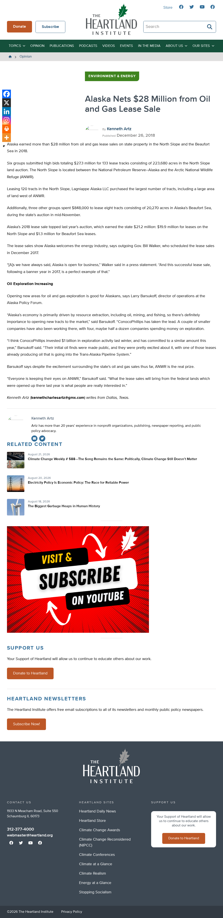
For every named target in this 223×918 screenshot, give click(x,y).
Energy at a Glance (95, 883)
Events (126, 46)
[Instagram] (6, 120)
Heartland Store (92, 821)
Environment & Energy (111, 76)
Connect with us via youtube (202, 6)
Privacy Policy (71, 912)
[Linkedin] (6, 111)
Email (34, 438)
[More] (6, 137)
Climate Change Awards (99, 830)
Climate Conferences (97, 855)
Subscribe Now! (26, 724)
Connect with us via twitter (191, 6)
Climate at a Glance (95, 864)
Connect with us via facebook (181, 6)
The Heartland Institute (111, 19)
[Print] (6, 129)
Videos (108, 46)
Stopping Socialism (95, 892)
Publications (62, 46)
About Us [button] (174, 46)
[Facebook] (6, 94)
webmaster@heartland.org (30, 835)
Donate (19, 27)
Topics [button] (15, 46)
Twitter (42, 438)
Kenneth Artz (119, 129)
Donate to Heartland (30, 673)
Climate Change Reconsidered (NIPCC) (105, 842)
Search (210, 26)
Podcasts (88, 46)
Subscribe (50, 27)
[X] (6, 102)
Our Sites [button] (201, 46)
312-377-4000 (20, 829)
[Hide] (4, 146)
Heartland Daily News (97, 811)
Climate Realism (92, 873)
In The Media (149, 46)
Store (167, 8)
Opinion (37, 46)
